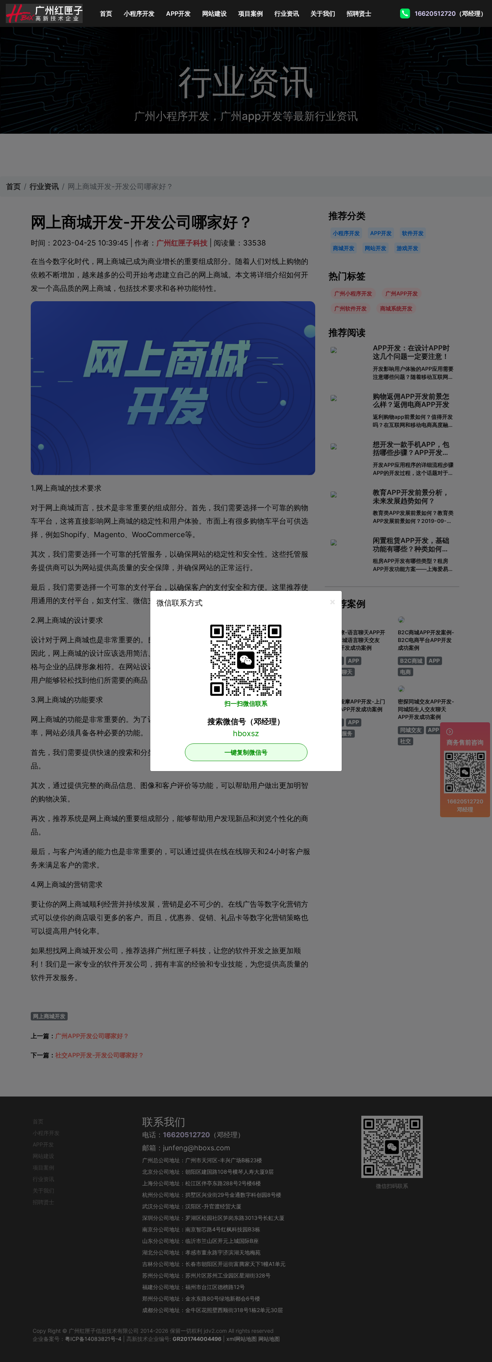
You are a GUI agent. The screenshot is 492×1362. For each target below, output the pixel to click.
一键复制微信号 (246, 752)
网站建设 (214, 13)
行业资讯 (286, 13)
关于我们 (323, 13)
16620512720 (434, 13)
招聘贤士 (359, 13)
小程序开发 (139, 13)
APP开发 (178, 13)
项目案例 (250, 13)
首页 (109, 13)
